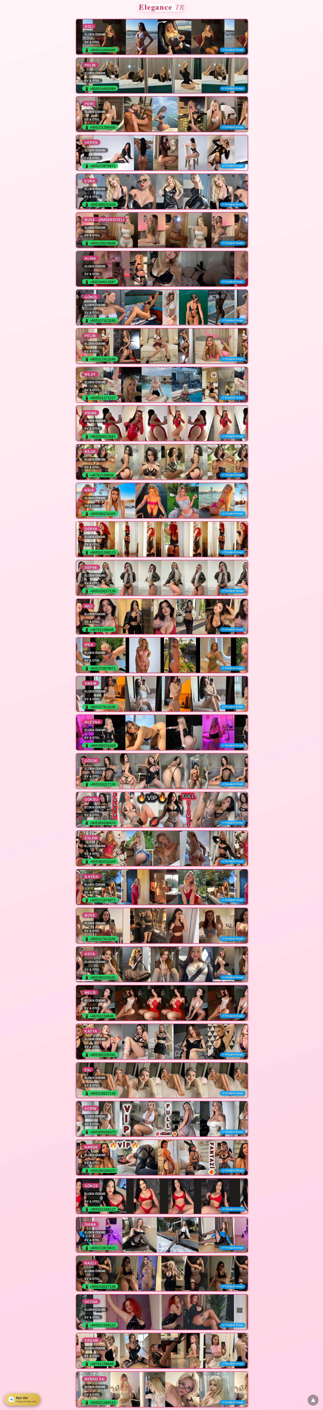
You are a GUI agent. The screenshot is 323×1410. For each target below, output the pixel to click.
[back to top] (313, 1400)
